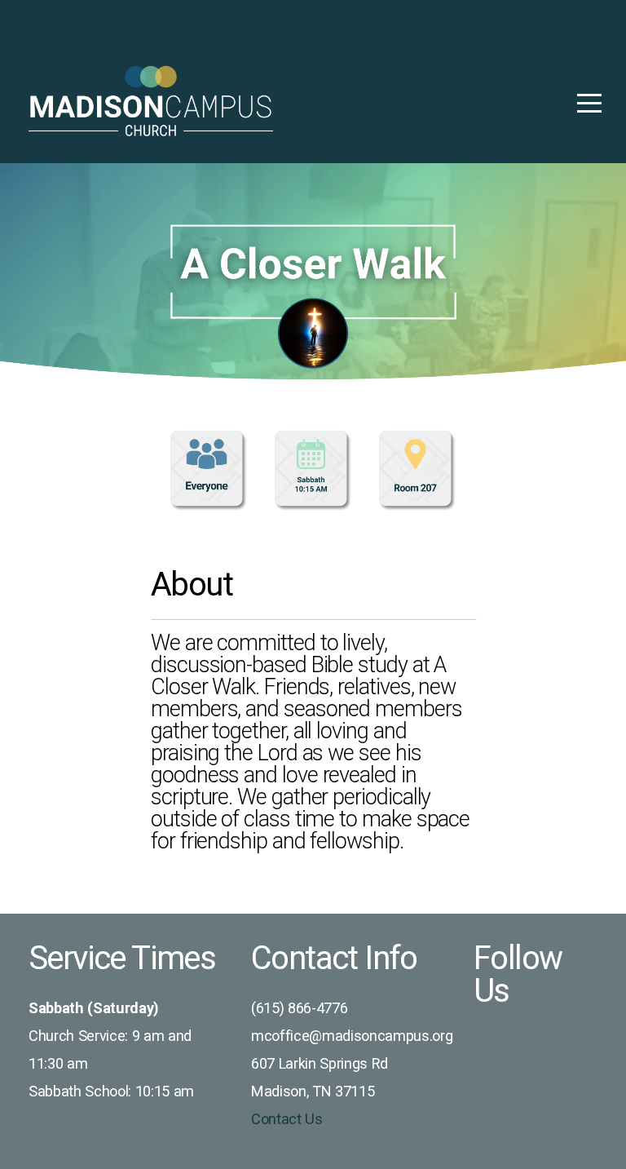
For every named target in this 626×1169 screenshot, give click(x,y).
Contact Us (287, 1118)
